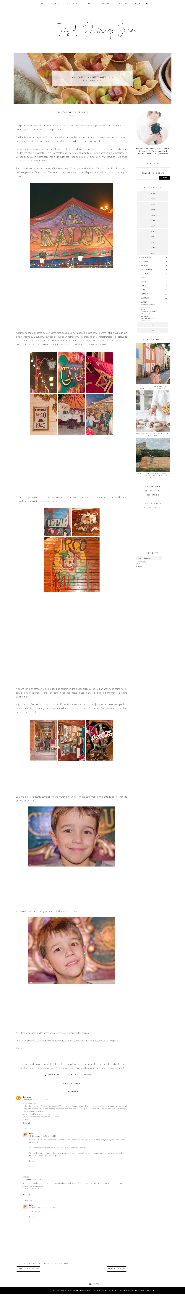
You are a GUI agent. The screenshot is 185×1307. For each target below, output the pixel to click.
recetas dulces (153, 503)
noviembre (146, 261)
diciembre (146, 257)
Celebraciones (153, 491)
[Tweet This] (71, 1075)
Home (42, 3)
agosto (144, 273)
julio (143, 277)
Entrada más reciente (28, 1269)
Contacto (124, 3)
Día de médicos (145, 316)
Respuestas (29, 1128)
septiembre (146, 269)
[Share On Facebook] (67, 1075)
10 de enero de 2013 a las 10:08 (35, 1100)
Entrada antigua (116, 1269)
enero (144, 302)
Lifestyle (88, 3)
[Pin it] (75, 1075)
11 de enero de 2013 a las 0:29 (34, 1179)
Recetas (71, 3)
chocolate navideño (93, 77)
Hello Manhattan (82, 1290)
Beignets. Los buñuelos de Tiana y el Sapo (153, 434)
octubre (145, 265)
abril (144, 290)
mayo (143, 286)
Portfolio (107, 3)
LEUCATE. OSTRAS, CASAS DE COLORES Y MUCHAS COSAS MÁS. (153, 387)
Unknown (26, 1097)
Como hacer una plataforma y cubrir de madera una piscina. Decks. (153, 475)
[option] (92, 78)
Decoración (153, 495)
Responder (26, 1123)
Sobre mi (56, 3)
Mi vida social (145, 314)
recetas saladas (152, 507)
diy (152, 499)
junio (143, 282)
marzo (144, 294)
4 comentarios (53, 1075)
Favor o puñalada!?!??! (148, 305)
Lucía (143, 309)
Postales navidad (146, 321)
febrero (145, 298)
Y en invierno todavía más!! (149, 311)
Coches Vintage (145, 307)
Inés (31, 1133)
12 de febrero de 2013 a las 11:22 (42, 1136)
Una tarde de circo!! (147, 318)
